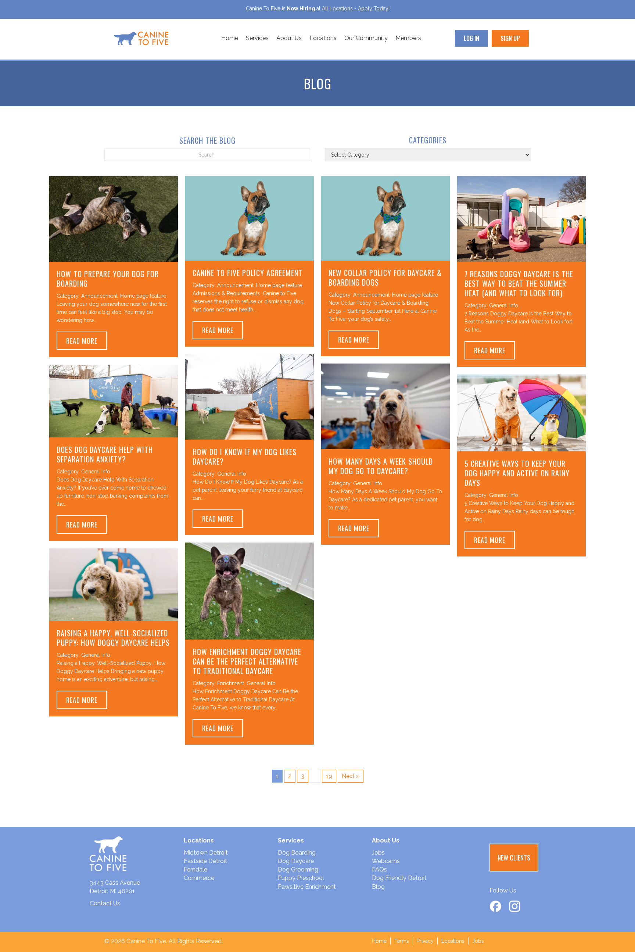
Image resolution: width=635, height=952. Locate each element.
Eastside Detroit (205, 861)
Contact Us (105, 903)
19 (329, 776)
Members (408, 38)
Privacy (425, 941)
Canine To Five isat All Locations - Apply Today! (318, 8)
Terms (401, 941)
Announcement (99, 296)
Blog (378, 886)
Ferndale (195, 869)
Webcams (386, 861)
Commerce (199, 877)
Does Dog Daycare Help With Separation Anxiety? (105, 454)
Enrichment (230, 683)
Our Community (366, 38)
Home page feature (143, 296)
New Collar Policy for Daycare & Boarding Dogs (385, 277)
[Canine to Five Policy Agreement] (249, 217)
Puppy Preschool (301, 877)
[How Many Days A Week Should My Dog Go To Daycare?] (385, 405)
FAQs (379, 869)
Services (257, 38)
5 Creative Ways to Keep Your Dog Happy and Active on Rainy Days (517, 473)
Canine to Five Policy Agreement (247, 272)
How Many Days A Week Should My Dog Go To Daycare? (381, 466)
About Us (289, 38)
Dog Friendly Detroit (399, 877)
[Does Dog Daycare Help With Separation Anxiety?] (113, 400)
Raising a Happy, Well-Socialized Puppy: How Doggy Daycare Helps (113, 637)
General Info (503, 305)
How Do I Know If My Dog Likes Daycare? (245, 456)
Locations (323, 38)
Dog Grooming (298, 869)
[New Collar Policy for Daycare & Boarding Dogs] (385, 217)
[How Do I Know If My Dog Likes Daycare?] (249, 396)
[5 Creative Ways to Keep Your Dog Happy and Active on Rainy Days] (521, 412)
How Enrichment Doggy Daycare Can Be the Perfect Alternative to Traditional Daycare (247, 661)
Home (229, 38)
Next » (350, 776)
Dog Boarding (297, 852)
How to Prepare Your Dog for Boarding (108, 278)
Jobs (378, 852)
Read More (86, 341)
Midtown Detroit (206, 852)
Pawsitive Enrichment (307, 886)
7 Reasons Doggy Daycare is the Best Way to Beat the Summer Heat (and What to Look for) (518, 283)
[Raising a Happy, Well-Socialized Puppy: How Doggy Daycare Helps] (113, 583)
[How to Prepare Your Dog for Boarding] (113, 218)
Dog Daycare (296, 861)
